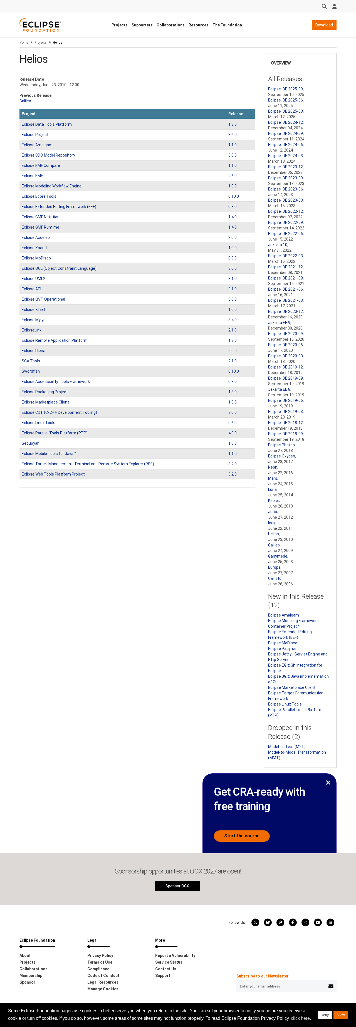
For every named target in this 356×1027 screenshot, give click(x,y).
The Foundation (227, 25)
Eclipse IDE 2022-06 (285, 233)
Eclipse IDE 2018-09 (285, 434)
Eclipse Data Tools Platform (47, 124)
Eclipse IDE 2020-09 (285, 333)
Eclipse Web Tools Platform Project (53, 474)
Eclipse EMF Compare (41, 165)
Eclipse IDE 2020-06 (285, 345)
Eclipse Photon (281, 445)
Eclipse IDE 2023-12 (285, 167)
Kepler (273, 500)
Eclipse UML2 (33, 278)
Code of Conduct (103, 975)
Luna (272, 489)
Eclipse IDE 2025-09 (285, 89)
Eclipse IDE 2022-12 (285, 211)
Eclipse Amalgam (37, 145)
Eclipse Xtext (33, 309)
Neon (272, 467)
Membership (30, 975)
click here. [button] (301, 1018)
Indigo (273, 523)
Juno (272, 511)
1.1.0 (232, 145)
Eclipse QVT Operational (43, 299)
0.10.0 (233, 196)
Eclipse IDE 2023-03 (285, 200)
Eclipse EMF (32, 176)
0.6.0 (232, 422)
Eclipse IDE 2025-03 (285, 111)
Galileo (25, 101)
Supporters (142, 25)
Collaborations (171, 25)
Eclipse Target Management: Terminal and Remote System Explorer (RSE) (88, 464)
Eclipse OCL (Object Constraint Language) (59, 268)
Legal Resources (102, 982)
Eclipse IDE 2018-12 (285, 422)
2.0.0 (232, 350)
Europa (274, 567)
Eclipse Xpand (34, 248)
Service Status (168, 962)
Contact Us (165, 969)
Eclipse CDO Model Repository (48, 155)
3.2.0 (232, 464)
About (25, 955)
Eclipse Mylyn (34, 320)
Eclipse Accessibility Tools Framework (56, 381)
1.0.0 (232, 186)
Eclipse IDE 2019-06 (285, 400)
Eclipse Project (35, 134)
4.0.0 (232, 433)
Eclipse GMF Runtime (40, 227)
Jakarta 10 (277, 244)
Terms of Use (99, 962)
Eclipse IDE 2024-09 (285, 133)
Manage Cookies (102, 989)
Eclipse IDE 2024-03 (285, 156)
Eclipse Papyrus (282, 648)
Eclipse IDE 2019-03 (285, 411)
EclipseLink (31, 330)
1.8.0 (232, 124)
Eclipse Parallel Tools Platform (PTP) (55, 433)
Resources (199, 25)
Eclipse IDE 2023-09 (285, 178)
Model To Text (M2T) (287, 746)
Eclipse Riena (33, 350)
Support (162, 975)
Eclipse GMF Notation (41, 217)
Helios (273, 534)
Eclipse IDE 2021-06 (285, 289)
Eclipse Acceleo (36, 237)
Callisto (274, 578)
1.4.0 (232, 217)
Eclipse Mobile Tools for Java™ (49, 453)
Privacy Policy (100, 955)
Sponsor (27, 982)
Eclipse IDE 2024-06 (285, 144)
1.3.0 (232, 340)
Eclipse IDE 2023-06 (285, 189)
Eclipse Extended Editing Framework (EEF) (59, 206)
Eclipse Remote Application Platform (55, 340)
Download (324, 25)
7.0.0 (232, 412)
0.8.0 (232, 206)
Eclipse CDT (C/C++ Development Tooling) (59, 412)
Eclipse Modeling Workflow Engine (51, 186)
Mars (272, 478)
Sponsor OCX (177, 886)
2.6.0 (232, 176)
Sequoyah (30, 443)
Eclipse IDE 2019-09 (285, 378)
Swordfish (31, 371)
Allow (341, 1015)
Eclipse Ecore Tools (39, 196)
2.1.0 (232, 330)
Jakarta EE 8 (279, 389)
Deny (325, 1015)
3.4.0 (232, 320)
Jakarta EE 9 (279, 322)
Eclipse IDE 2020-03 (285, 356)
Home (23, 42)
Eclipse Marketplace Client (45, 402)
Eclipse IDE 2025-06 (285, 100)
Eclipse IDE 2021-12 (285, 267)
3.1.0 (232, 278)
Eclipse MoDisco (36, 258)
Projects (120, 25)
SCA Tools (31, 361)
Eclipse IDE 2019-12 (285, 367)
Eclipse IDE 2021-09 (285, 278)
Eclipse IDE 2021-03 (285, 300)
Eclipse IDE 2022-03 (285, 256)
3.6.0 (232, 134)
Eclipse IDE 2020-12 (285, 311)
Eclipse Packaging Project (45, 392)
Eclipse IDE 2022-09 (285, 222)
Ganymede (277, 556)
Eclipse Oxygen (281, 456)
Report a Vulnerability (175, 955)
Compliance (98, 969)
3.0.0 (232, 155)
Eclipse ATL (32, 289)
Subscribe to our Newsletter (262, 976)
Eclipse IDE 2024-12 (285, 122)
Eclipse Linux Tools (38, 422)
